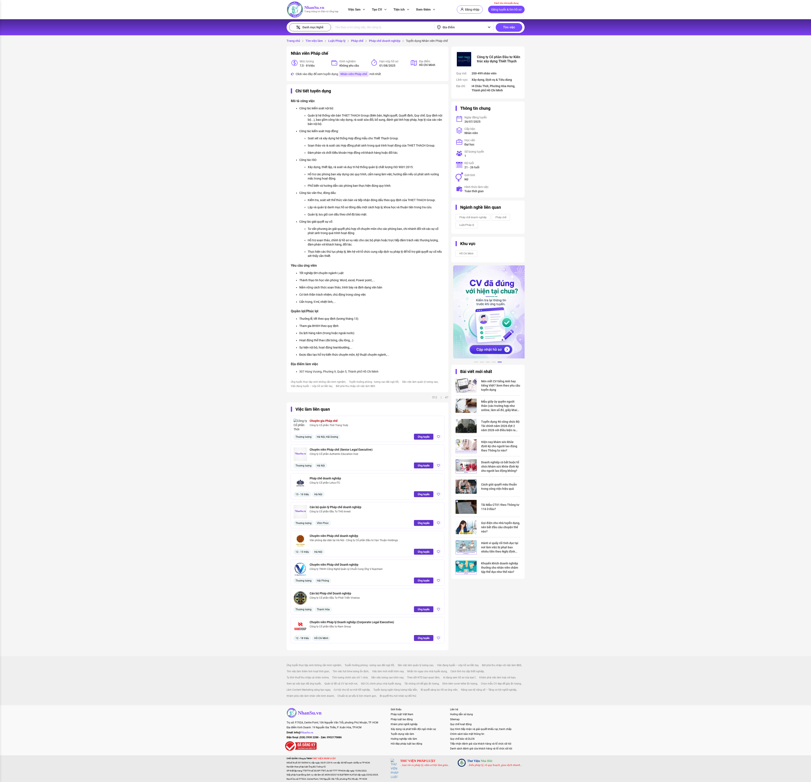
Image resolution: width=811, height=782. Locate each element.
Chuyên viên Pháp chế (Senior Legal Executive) (341, 449)
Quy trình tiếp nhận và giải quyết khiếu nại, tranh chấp (481, 729)
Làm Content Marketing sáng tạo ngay (308, 689)
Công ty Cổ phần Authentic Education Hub (334, 454)
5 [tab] (500, 363)
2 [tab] (482, 363)
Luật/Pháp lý (337, 41)
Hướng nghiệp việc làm (404, 738)
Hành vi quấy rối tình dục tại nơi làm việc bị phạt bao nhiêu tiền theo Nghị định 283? (499, 547)
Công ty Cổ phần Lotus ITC (325, 482)
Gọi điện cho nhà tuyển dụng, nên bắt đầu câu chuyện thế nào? (500, 527)
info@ (303, 732)
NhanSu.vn (314, 7)
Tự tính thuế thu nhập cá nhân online (308, 677)
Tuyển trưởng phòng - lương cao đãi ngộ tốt (374, 382)
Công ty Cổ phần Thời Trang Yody (329, 425)
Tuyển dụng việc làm (402, 734)
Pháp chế (357, 41)
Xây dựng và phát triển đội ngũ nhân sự (413, 729)
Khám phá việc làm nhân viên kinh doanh (310, 695)
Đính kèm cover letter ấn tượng (459, 683)
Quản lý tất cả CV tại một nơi (340, 683)
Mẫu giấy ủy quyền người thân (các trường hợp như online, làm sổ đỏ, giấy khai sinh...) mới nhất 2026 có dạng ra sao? (499, 406)
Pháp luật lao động (402, 719)
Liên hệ (454, 709)
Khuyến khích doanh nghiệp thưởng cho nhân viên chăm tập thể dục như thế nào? (499, 567)
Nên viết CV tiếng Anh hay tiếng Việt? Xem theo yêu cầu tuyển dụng (500, 385)
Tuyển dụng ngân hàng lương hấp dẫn (395, 689)
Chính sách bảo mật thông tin (467, 734)
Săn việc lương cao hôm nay (387, 677)
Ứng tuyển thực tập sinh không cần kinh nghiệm (318, 382)
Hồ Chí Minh (466, 253)
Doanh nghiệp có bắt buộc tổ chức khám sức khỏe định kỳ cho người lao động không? (500, 466)
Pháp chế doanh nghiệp (384, 41)
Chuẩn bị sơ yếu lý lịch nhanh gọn (356, 695)
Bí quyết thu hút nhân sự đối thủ (398, 695)
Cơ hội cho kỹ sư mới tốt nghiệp (352, 689)
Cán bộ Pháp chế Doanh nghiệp (330, 593)
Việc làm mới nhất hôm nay (388, 671)
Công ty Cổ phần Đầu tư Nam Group (330, 626)
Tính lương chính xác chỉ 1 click (350, 677)
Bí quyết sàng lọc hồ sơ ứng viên (439, 689)
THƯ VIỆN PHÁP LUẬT (417, 761)
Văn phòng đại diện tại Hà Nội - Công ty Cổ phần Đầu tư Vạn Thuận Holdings (354, 540)
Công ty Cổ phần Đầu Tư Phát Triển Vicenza (335, 597)
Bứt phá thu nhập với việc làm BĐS (355, 386)
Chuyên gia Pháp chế (324, 421)
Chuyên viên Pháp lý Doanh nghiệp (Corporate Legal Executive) (352, 622)
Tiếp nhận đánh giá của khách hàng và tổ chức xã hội (480, 743)
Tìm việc (509, 27)
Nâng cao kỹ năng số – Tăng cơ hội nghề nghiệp (488, 689)
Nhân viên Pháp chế (353, 74)
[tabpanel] (488, 311)
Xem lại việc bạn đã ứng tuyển (304, 683)
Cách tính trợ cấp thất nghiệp (467, 671)
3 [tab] (488, 363)
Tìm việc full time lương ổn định (351, 671)
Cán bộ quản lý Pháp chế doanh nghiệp (335, 507)
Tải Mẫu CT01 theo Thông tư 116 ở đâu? (500, 507)
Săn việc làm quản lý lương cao (420, 382)
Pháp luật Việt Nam (402, 714)
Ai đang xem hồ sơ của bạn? (459, 677)
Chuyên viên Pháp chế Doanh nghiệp (334, 564)
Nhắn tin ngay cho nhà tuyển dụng (427, 671)
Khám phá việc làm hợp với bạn (497, 677)
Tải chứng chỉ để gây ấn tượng (421, 683)
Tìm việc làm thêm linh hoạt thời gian (308, 671)
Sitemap (455, 719)
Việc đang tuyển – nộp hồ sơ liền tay (311, 386)
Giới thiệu (396, 709)
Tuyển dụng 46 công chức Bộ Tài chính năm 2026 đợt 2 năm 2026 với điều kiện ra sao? (500, 426)
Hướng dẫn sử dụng (461, 714)
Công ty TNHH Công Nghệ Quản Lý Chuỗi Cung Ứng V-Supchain (346, 569)
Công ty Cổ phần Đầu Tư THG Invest (330, 511)
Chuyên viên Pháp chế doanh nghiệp (334, 536)
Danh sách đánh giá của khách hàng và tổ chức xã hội (481, 748)
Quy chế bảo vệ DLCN (462, 738)
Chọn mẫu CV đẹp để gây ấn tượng (501, 683)
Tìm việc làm (314, 41)
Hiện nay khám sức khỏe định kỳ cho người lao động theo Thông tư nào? (499, 446)
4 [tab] (494, 363)
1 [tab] (476, 363)
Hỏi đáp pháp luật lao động (406, 743)
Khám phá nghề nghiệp (404, 724)
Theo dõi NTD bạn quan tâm (423, 677)
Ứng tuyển (424, 436)
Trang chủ (293, 41)
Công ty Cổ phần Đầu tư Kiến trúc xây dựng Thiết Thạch (498, 59)
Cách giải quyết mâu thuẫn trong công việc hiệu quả (499, 486)
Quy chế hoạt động (461, 724)
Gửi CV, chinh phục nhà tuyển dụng (381, 683)
